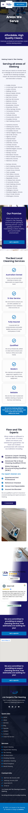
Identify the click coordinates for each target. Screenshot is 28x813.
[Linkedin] (12, 707)
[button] (3, 4)
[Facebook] (9, 707)
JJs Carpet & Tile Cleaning (14, 697)
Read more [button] (5, 599)
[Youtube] (18, 707)
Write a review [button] (14, 579)
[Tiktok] (15, 707)
